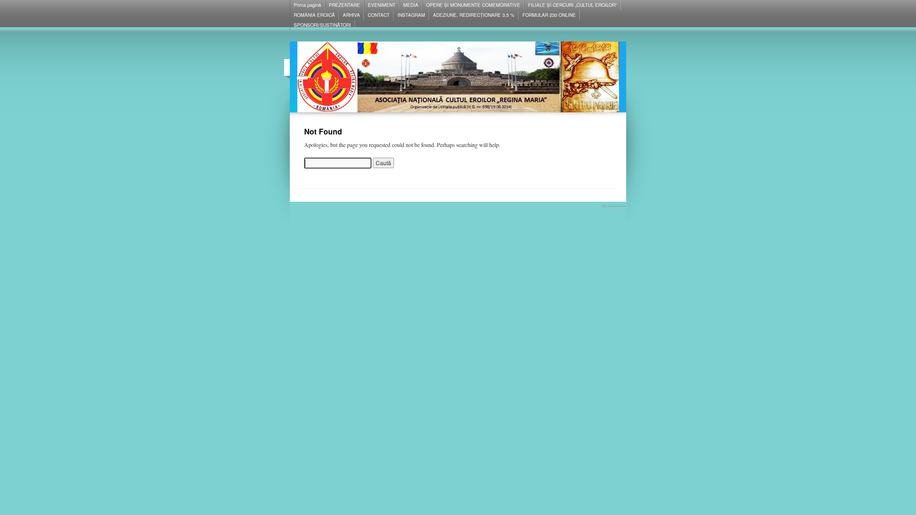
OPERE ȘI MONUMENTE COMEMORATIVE (473, 4)
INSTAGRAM (411, 14)
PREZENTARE (344, 4)
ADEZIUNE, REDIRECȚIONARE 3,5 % (474, 14)
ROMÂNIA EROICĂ (314, 14)
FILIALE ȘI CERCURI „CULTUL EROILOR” (572, 4)
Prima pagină (307, 4)
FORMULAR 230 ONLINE (549, 14)
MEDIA (410, 4)
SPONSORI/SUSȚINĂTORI (322, 24)
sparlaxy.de (617, 206)
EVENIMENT (381, 4)
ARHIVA (351, 14)
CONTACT (379, 14)
